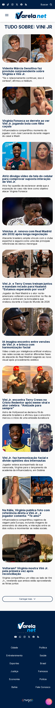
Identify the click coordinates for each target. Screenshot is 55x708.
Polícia (43, 679)
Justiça (14, 671)
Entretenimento (14, 655)
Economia (14, 679)
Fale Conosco (43, 687)
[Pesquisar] (51, 4)
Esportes (14, 663)
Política (43, 647)
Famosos (43, 671)
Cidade (14, 647)
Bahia (14, 687)
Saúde (43, 655)
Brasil (43, 663)
